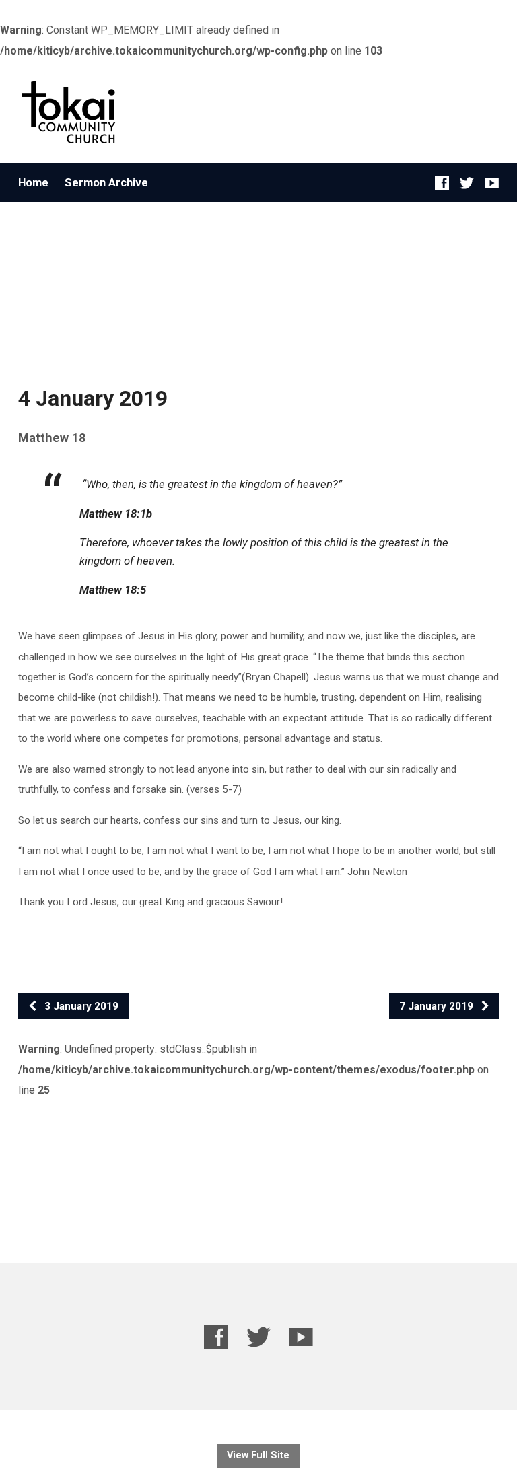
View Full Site (258, 1455)
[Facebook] (442, 183)
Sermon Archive (106, 182)
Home (33, 182)
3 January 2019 (80, 1006)
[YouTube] (492, 183)
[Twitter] (467, 183)
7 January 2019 (437, 1006)
